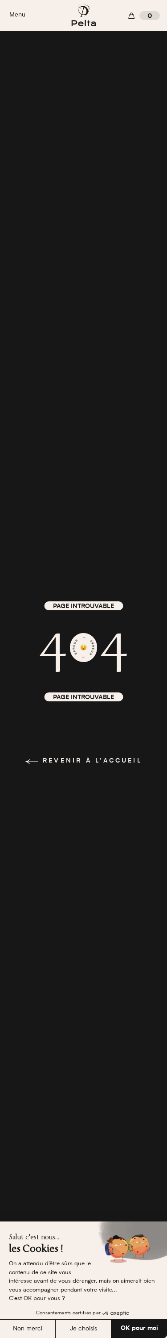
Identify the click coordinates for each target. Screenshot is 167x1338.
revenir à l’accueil (92, 761)
